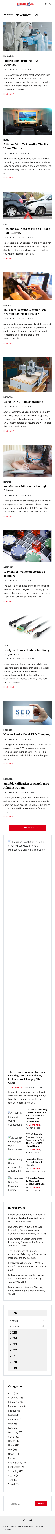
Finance (7, 305)
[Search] (51, 4)
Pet (10, 1458)
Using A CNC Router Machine (23, 401)
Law (5, 224)
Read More (8, 94)
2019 (13, 1368)
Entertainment (16, 1406)
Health (7, 482)
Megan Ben (16, 1087)
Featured (13, 1414)
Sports (11, 1475)
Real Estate (14, 1466)
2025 (13, 1332)
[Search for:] (20, 1504)
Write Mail (27, 1520)
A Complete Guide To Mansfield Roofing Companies (36, 1181)
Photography (15, 1462)
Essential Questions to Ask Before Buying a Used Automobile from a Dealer (26, 1218)
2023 (13, 1344)
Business (8, 397)
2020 (13, 1362)
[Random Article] (46, 4)
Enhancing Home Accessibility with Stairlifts (34, 1162)
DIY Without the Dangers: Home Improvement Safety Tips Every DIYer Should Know (36, 1140)
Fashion (12, 1410)
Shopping (13, 1471)
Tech (5, 645)
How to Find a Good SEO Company (26, 734)
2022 (13, 1350)
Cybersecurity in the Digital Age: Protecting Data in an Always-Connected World (25, 1230)
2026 (13, 1313)
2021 (13, 1356)
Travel (11, 1484)
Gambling (8, 567)
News (11, 1454)
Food (10, 1423)
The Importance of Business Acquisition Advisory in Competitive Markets (27, 1254)
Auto (10, 1393)
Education (8, 56)
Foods (11, 1428)
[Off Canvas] (4, 4)
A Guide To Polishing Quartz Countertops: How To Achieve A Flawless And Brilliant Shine (36, 1115)
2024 (13, 1338)
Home (6, 140)
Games (12, 1436)
